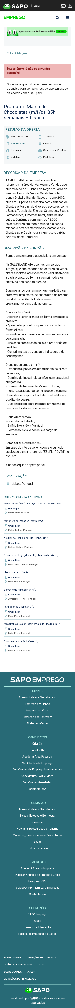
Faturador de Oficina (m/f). (19, 606)
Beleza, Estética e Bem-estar (38, 815)
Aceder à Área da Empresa (37, 868)
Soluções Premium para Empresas (37, 887)
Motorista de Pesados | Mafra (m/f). (24, 520)
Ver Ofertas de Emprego (37, 763)
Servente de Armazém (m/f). (20, 589)
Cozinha (37, 822)
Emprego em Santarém (37, 716)
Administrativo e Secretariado (37, 697)
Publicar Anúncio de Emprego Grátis (37, 874)
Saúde (38, 841)
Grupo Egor (14, 525)
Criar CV (37, 743)
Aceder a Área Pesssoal (37, 756)
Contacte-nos (37, 789)
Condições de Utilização (42, 957)
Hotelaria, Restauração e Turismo (37, 828)
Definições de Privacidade (20, 979)
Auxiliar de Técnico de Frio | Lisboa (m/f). (27, 537)
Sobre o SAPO (12, 957)
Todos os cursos (37, 848)
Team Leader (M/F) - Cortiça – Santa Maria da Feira (32, 503)
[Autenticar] (63, 6)
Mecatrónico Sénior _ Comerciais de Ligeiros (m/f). (32, 624)
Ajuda (37, 920)
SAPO (37, 990)
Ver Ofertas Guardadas (37, 782)
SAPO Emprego (37, 914)
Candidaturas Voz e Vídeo (37, 776)
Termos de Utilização (37, 927)
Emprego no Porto (37, 710)
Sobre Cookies (13, 971)
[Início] (31, 17)
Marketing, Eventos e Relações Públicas (37, 835)
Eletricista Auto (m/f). (16, 572)
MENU (37, 6)
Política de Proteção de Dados (37, 933)
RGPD (42, 964)
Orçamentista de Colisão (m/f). (21, 641)
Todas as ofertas (37, 723)
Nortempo (13, 508)
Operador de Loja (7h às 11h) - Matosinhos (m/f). (31, 555)
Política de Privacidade (18, 964)
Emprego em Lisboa (37, 703)
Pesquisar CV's (37, 881)
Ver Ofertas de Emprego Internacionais (37, 769)
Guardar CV (38, 750)
